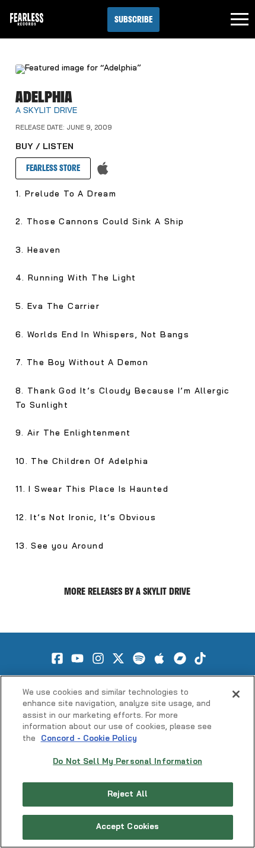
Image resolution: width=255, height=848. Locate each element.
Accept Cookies (128, 827)
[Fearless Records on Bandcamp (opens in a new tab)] (180, 658)
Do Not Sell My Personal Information (127, 762)
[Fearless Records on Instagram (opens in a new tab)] (98, 658)
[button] (133, 19)
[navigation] (239, 19)
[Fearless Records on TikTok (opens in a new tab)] (200, 658)
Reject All (127, 794)
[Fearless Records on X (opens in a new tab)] (118, 658)
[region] (127, 761)
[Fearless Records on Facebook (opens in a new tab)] (57, 658)
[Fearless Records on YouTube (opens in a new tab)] (77, 658)
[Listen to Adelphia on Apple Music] (103, 168)
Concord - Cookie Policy (89, 739)
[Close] (236, 694)
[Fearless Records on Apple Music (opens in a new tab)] (159, 658)
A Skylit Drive (46, 111)
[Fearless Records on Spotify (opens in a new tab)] (139, 658)
